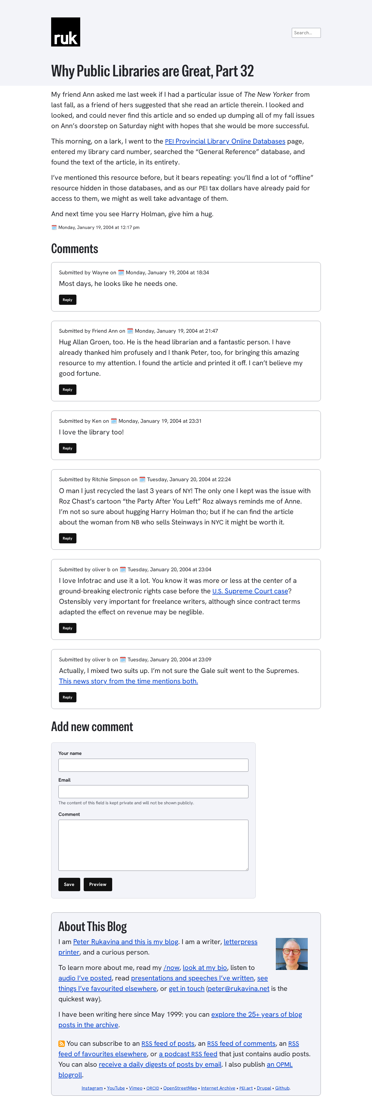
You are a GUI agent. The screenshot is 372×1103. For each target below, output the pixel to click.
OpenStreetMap (180, 1088)
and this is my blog (125, 941)
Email (64, 780)
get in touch (187, 988)
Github (282, 1088)
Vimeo (135, 1088)
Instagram (92, 1088)
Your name (70, 753)
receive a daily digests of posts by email (160, 1064)
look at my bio (205, 967)
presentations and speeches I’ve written (192, 977)
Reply (67, 299)
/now (171, 967)
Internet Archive (218, 1088)
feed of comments (241, 1043)
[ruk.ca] (186, 31)
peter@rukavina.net (238, 988)
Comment (69, 814)
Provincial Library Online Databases (225, 141)
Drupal (264, 1088)
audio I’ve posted (85, 977)
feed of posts (168, 1043)
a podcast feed (188, 1053)
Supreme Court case (250, 590)
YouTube (116, 1088)
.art (246, 1088)
